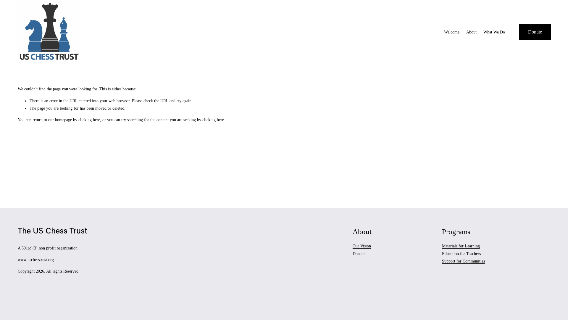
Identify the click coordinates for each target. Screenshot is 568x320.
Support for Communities (463, 261)
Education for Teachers (461, 254)
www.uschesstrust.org (36, 259)
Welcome (451, 32)
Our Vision (362, 246)
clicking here (89, 120)
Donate (535, 31)
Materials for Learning (461, 246)
